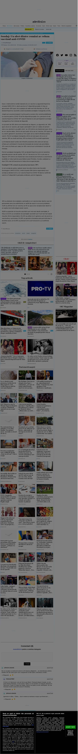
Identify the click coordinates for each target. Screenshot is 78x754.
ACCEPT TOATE (70, 727)
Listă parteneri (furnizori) (42, 731)
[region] (39, 732)
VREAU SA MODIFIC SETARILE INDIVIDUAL (70, 733)
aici (13, 741)
